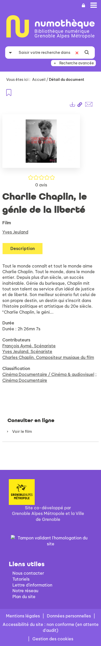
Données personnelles (69, 615)
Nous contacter (28, 573)
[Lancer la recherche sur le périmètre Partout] (87, 52)
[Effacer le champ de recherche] (77, 52)
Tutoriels (21, 579)
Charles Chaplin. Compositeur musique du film (48, 357)
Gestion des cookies (52, 638)
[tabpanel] (50, 273)
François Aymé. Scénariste (29, 345)
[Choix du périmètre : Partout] (10, 52)
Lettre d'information (32, 585)
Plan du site (23, 596)
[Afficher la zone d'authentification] (83, 5)
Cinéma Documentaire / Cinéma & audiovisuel (48, 374)
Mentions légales (23, 615)
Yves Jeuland (15, 232)
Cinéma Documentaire (24, 380)
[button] (41, 143)
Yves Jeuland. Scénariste (27, 351)
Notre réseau (25, 590)
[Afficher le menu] (93, 5)
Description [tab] (22, 248)
